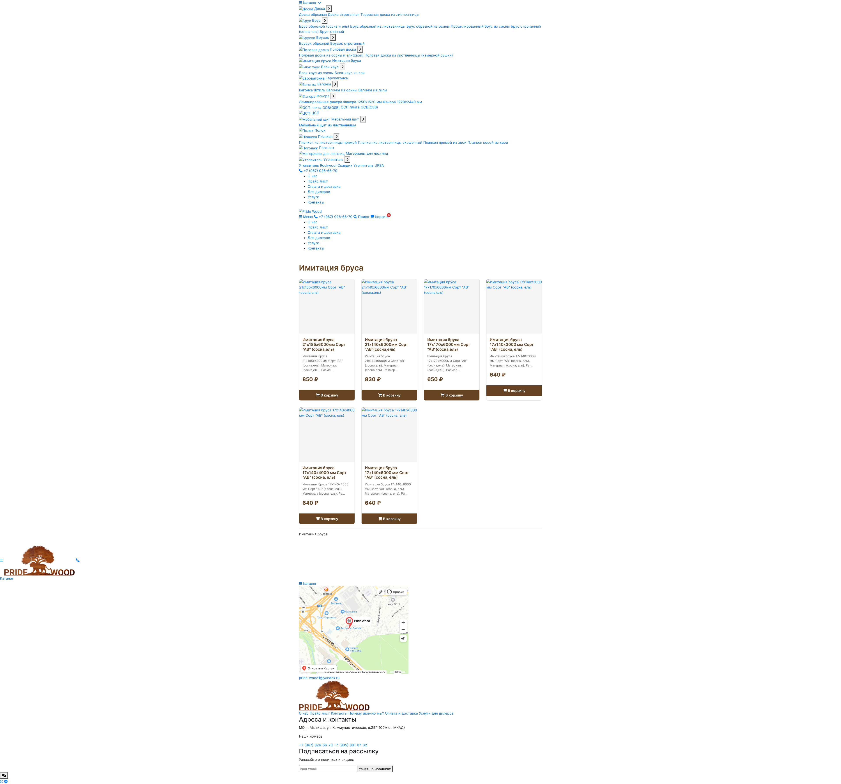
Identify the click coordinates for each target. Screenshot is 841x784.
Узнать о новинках (375, 769)
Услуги (313, 197)
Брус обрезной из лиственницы (378, 26)
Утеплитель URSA (368, 165)
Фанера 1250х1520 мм (363, 102)
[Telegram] (6, 781)
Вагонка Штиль (312, 90)
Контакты (316, 202)
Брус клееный (332, 31)
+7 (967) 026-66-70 (319, 170)
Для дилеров (319, 191)
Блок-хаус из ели (350, 73)
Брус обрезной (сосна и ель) (324, 26)
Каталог (310, 2)
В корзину (329, 395)
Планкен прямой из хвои (445, 142)
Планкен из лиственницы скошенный (390, 142)
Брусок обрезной (314, 43)
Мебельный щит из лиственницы (327, 125)
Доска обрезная (313, 14)
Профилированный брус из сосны (481, 26)
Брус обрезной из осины (428, 26)
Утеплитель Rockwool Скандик (326, 165)
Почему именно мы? (366, 713)
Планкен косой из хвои (488, 142)
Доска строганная (344, 14)
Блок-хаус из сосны (317, 73)
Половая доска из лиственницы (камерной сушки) (409, 55)
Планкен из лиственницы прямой (328, 142)
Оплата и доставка (324, 186)
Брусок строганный (347, 43)
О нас (312, 176)
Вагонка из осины (342, 90)
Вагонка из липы (372, 90)
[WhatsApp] (2, 781)
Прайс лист (318, 181)
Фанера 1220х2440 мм (402, 102)
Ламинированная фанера (321, 102)
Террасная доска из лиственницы (389, 14)
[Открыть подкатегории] (329, 8)
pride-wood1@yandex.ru (319, 678)
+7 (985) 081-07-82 (350, 745)
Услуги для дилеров (436, 713)
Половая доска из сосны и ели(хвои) (332, 55)
